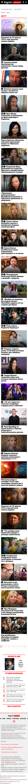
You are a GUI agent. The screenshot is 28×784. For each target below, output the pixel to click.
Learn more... (17, 781)
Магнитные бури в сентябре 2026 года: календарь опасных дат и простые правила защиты (12, 482)
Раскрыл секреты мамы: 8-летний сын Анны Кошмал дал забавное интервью (12, 351)
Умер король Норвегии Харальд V (10, 327)
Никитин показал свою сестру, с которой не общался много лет (12, 91)
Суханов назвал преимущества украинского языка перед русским (12, 65)
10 (24, 646)
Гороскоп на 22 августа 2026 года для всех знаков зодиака (15, 700)
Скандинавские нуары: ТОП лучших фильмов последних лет (15, 685)
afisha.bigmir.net (10, 734)
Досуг (8, 12)
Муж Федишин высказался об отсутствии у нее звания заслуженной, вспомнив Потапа (12, 611)
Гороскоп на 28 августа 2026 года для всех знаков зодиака (11, 508)
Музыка (8, 718)
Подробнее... (7, 777)
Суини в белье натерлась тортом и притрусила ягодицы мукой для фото (10, 224)
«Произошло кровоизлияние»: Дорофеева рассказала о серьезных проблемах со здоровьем (12, 196)
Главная (3, 12)
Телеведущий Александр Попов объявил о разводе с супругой (12, 276)
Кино (3, 718)
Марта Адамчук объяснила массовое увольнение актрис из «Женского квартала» (12, 143)
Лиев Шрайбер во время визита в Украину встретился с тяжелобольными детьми (12, 429)
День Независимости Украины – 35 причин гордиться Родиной (15, 695)
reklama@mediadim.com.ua (8, 760)
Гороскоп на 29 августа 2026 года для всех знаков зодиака (11, 39)
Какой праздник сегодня (7, 9)
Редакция (3, 741)
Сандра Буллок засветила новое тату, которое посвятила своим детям (12, 378)
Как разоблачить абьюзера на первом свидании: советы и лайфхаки (10, 638)
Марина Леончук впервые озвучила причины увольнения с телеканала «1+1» (10, 456)
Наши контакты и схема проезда (9, 744)
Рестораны (15, 718)
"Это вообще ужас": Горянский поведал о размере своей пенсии (10, 533)
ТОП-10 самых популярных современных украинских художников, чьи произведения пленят (14, 680)
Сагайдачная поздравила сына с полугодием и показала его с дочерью (11, 558)
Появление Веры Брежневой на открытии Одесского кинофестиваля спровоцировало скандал (12, 169)
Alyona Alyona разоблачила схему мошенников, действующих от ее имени (12, 251)
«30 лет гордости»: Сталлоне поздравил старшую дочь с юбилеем (12, 404)
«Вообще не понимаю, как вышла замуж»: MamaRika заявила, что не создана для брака (12, 302)
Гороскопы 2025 (18, 9)
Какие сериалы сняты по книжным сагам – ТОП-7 (15, 690)
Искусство (23, 718)
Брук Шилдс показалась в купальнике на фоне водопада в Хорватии (12, 116)
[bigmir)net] (8, 2)
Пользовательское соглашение (9, 752)
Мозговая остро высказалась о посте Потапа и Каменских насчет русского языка (10, 585)
